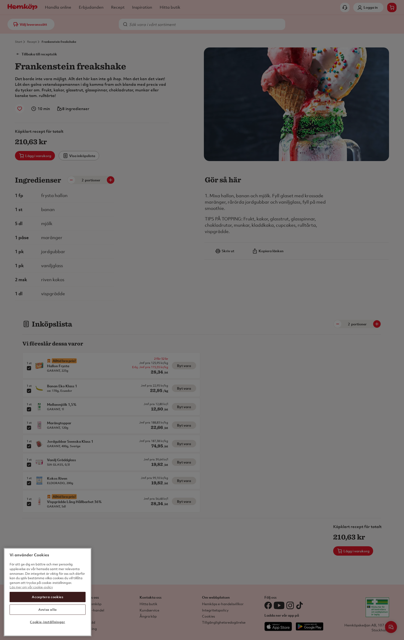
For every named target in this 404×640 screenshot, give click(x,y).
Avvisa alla (47, 609)
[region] (47, 592)
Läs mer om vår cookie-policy (31, 587)
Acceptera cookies (47, 597)
